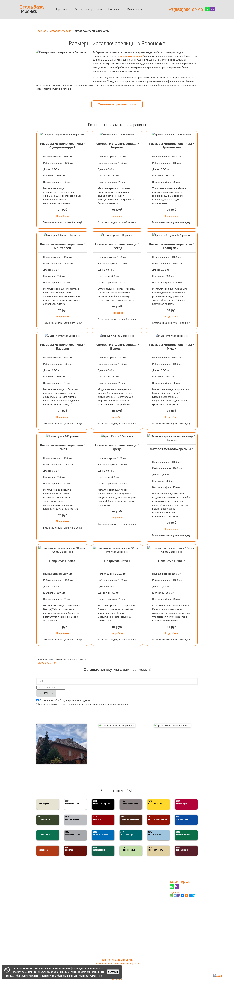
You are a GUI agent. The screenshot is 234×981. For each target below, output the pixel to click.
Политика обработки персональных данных (117, 963)
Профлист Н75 (76, 899)
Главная (41, 30)
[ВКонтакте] (182, 895)
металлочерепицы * (132, 56)
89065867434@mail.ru (180, 882)
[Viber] (177, 887)
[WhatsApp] (171, 895)
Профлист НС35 (77, 892)
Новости (113, 9)
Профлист (63, 9)
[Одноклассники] (186, 895)
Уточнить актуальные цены (117, 104)
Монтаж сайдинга (28, 896)
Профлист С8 (76, 877)
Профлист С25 (76, 888)
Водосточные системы (31, 888)
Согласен (113, 972)
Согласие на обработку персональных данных (65, 700)
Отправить (46, 693)
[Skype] (193, 895)
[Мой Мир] (190, 895)
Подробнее (62, 216)
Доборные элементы (29, 884)
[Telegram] (175, 895)
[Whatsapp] (172, 887)
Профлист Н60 (76, 896)
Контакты (134, 9)
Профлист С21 (76, 884)
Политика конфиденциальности (117, 959)
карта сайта (117, 979)
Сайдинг (23, 881)
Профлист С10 (76, 881)
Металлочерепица (88, 9)
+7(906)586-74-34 (46, 662)
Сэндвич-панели (27, 892)
